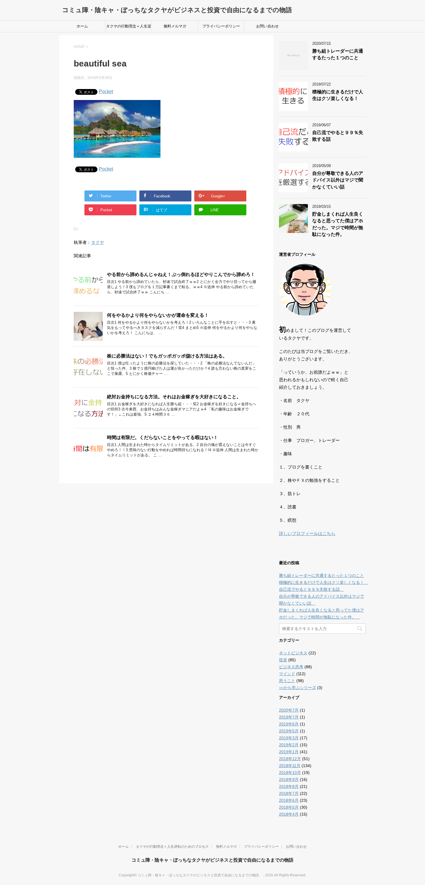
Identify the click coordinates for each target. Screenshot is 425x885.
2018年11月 (289, 765)
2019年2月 (289, 745)
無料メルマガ (175, 26)
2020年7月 (289, 710)
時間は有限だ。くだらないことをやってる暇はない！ (162, 437)
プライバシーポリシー (221, 26)
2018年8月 (289, 786)
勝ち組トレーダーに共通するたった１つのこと (337, 54)
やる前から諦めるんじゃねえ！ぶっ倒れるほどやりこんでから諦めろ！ (181, 274)
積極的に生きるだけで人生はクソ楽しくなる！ (337, 95)
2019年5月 (289, 731)
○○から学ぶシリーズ (297, 687)
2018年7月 (289, 793)
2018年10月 (290, 772)
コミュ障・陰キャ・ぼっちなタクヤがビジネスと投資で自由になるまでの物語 (180, 10)
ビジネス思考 (291, 666)
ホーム (82, 26)
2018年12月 (290, 758)
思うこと (287, 680)
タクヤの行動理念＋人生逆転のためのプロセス (128, 28)
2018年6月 (289, 800)
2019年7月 (289, 717)
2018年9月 (289, 779)
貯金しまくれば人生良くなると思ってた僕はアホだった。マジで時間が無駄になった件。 (337, 224)
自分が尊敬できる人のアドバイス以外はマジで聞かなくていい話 (337, 180)
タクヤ (97, 242)
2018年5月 (289, 807)
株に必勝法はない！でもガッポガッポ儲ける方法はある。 (167, 355)
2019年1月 (289, 751)
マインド (287, 673)
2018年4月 (289, 814)
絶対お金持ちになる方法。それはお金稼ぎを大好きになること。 (174, 396)
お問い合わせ (267, 26)
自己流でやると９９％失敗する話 (311, 589)
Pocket (106, 91)
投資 (283, 660)
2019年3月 (289, 738)
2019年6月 (289, 724)
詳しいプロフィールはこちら (307, 533)
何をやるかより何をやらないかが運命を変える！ (158, 315)
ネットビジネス (293, 653)
